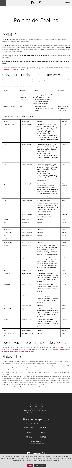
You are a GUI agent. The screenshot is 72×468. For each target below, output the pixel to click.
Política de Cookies (40, 465)
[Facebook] (30, 406)
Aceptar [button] (30, 465)
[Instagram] (42, 406)
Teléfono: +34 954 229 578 (36, 413)
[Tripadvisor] (36, 406)
